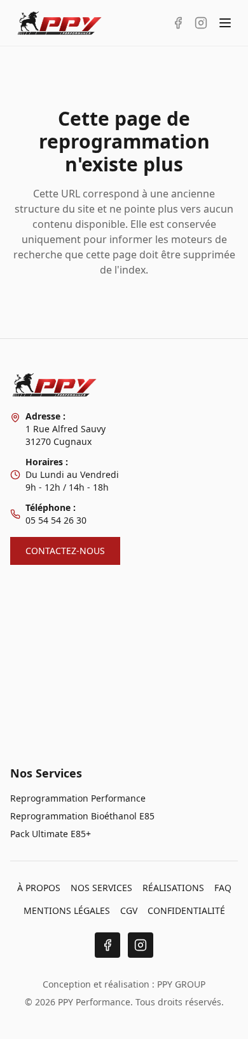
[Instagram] (140, 945)
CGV (128, 910)
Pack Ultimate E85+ (50, 834)
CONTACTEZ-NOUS (65, 551)
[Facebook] (107, 945)
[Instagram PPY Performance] (201, 23)
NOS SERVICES (101, 888)
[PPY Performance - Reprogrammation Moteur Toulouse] (59, 23)
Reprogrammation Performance (78, 798)
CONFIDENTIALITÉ (186, 910)
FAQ (222, 888)
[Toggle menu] (225, 22)
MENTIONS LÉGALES (67, 910)
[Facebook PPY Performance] (178, 23)
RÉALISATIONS (173, 888)
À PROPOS (38, 888)
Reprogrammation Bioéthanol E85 (82, 816)
